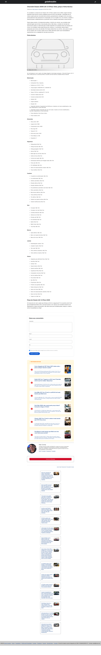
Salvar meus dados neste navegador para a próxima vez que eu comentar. (44, 350)
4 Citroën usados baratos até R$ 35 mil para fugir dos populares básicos (47, 585)
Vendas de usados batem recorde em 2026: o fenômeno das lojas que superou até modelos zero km (47, 577)
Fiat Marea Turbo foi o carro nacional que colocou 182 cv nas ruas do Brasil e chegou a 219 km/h (46, 605)
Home (58, 466)
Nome (30, 333)
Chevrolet (40, 9)
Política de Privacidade (27, 643)
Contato (44, 451)
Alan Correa (35, 9)
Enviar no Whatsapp (50, 459)
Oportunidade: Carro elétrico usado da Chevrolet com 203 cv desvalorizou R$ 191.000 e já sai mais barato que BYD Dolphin (47, 540)
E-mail (30, 339)
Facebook (39, 643)
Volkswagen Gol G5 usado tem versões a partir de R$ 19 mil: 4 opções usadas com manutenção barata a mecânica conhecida (47, 530)
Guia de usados (7, 643)
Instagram (49, 451)
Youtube (56, 643)
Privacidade (69, 466)
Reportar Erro (64, 466)
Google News (50, 643)
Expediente (18, 643)
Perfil (40, 451)
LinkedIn (53, 451)
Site (29, 344)
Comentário (31, 321)
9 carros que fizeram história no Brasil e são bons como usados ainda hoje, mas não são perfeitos (46, 510)
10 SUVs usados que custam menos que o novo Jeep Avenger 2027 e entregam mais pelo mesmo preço (47, 520)
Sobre (60, 466)
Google (44, 643)
